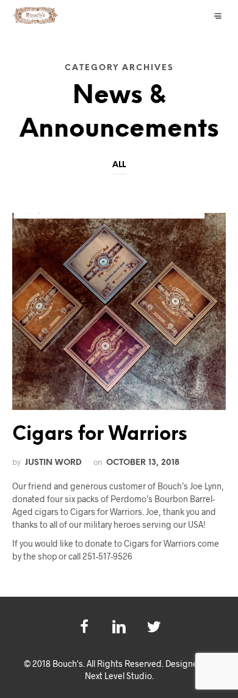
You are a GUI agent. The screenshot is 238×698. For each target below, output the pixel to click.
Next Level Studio (118, 675)
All (119, 165)
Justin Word (53, 462)
